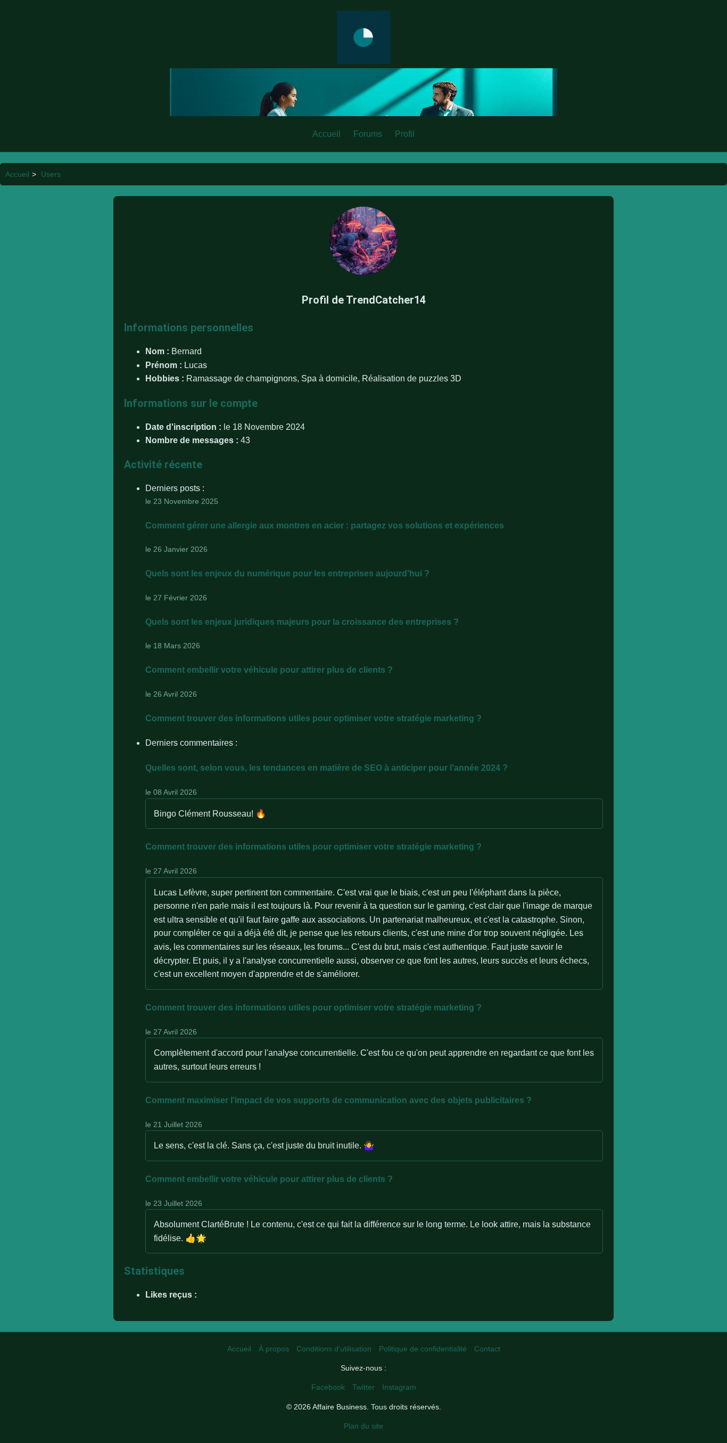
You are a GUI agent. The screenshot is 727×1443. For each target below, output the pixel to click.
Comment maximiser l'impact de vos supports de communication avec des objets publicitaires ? (338, 1100)
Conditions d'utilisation (333, 1348)
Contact (487, 1348)
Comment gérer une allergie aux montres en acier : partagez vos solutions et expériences (324, 525)
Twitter (363, 1387)
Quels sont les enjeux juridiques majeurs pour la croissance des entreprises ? (302, 621)
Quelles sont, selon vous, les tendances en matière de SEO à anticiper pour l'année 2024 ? (326, 767)
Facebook (328, 1387)
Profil (405, 133)
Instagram (399, 1387)
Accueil (326, 133)
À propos (274, 1348)
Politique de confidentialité (423, 1348)
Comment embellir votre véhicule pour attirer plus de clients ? (269, 669)
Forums (367, 133)
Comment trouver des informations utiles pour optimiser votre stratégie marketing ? (313, 718)
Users (51, 174)
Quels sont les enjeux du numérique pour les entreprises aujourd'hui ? (287, 573)
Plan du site (363, 1426)
